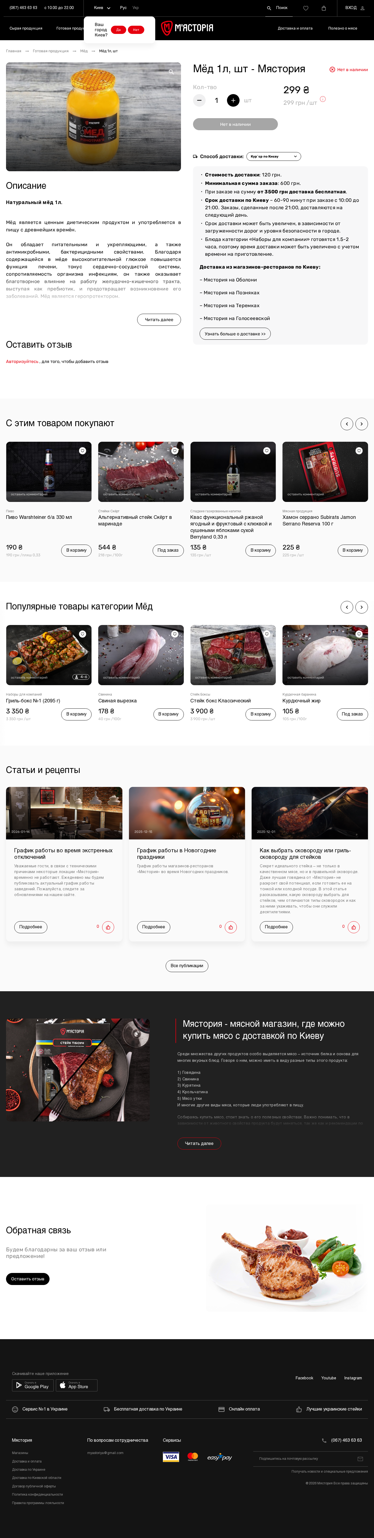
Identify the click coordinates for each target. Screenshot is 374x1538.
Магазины (20, 1453)
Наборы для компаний (24, 694)
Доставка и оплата (295, 28)
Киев (98, 8)
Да (118, 30)
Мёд (84, 51)
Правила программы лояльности (38, 1503)
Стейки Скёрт (108, 511)
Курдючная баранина (299, 694)
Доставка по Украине (28, 1470)
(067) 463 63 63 (23, 8)
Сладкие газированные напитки (215, 511)
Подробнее (30, 927)
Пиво (10, 511)
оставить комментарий (29, 494)
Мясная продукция (297, 511)
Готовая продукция (74, 28)
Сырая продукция (26, 28)
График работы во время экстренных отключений (63, 854)
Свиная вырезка (117, 701)
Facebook (304, 1378)
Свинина (105, 694)
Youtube (328, 1378)
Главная (13, 51)
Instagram (353, 1378)
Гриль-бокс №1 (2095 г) (33, 701)
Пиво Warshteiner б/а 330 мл (39, 517)
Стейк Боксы (200, 694)
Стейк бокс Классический (220, 701)
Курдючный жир (302, 701)
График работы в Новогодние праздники (176, 854)
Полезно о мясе (342, 28)
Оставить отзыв (27, 1278)
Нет (136, 30)
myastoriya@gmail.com (105, 1453)
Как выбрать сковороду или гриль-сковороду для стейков (305, 854)
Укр (136, 8)
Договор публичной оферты (34, 1486)
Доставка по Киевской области (36, 1478)
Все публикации (187, 966)
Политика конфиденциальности (37, 1494)
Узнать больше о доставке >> (235, 333)
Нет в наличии (235, 124)
